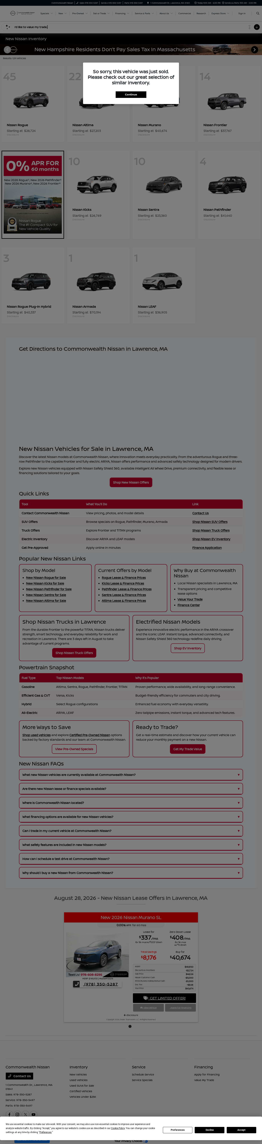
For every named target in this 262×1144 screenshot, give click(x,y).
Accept (241, 1130)
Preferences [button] (46, 1132)
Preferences (178, 1130)
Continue (131, 94)
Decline (210, 1130)
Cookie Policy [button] (118, 1128)
